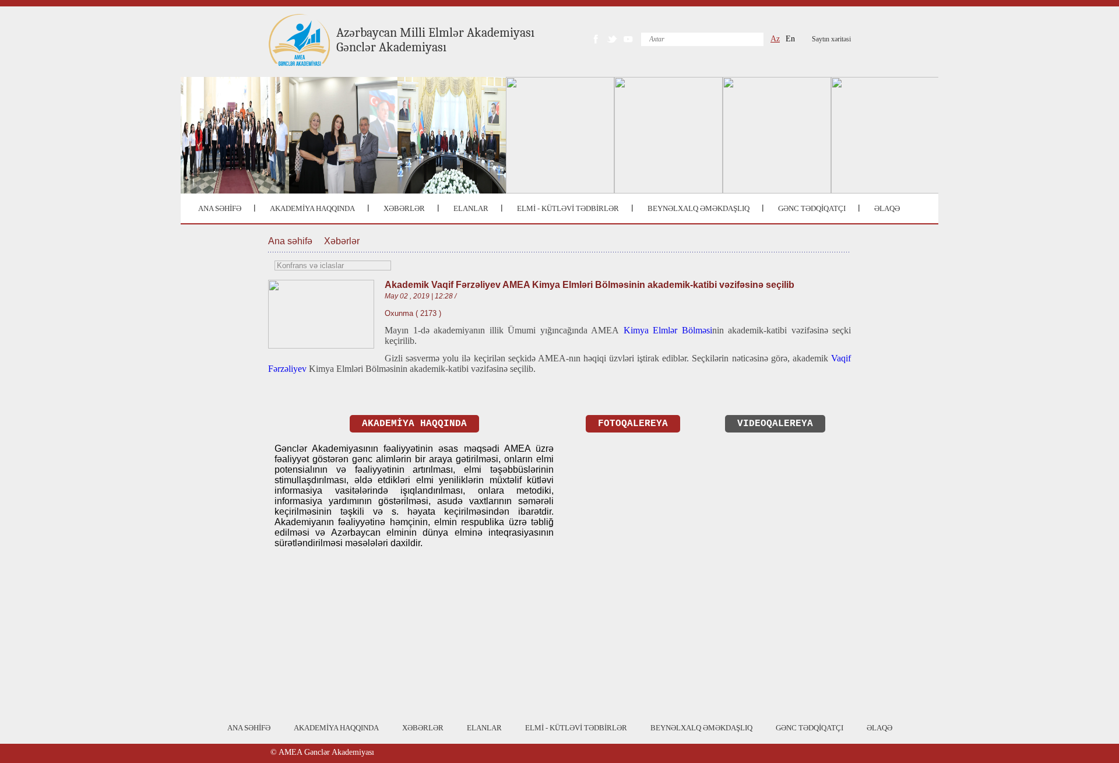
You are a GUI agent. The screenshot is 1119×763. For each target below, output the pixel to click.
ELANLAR (470, 208)
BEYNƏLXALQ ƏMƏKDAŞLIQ (698, 208)
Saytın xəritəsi (831, 39)
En (790, 38)
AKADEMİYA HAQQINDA (312, 208)
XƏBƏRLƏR (404, 208)
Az (775, 38)
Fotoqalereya (633, 424)
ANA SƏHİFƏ (219, 208)
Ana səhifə (290, 241)
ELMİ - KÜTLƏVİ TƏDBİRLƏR (568, 208)
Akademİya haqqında (414, 424)
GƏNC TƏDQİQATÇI (812, 208)
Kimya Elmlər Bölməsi (668, 330)
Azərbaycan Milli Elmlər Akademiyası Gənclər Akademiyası (435, 40)
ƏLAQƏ (887, 208)
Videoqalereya (775, 424)
